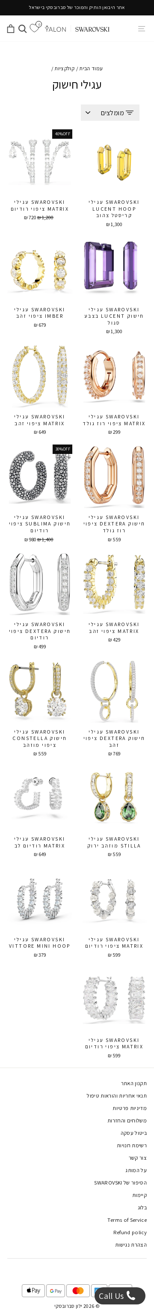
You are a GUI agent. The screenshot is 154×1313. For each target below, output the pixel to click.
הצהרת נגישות (131, 1244)
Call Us (112, 1295)
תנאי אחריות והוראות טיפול (117, 1095)
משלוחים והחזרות (127, 1120)
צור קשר (138, 1157)
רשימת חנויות (132, 1145)
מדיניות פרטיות (130, 1108)
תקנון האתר (134, 1083)
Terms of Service (127, 1219)
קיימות (139, 1195)
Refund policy (130, 1232)
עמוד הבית (91, 68)
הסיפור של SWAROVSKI (120, 1182)
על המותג (136, 1170)
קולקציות (64, 68)
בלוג (142, 1207)
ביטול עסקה (134, 1133)
